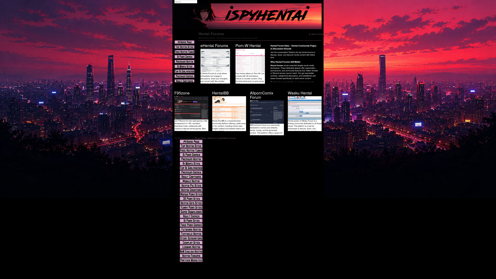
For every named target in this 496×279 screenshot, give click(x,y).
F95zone (182, 93)
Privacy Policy (200, 138)
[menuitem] (191, 141)
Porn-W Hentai (248, 45)
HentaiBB (220, 93)
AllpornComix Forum (261, 95)
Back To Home (317, 34)
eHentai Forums (214, 45)
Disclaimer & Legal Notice (217, 138)
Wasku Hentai (300, 93)
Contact (232, 138)
